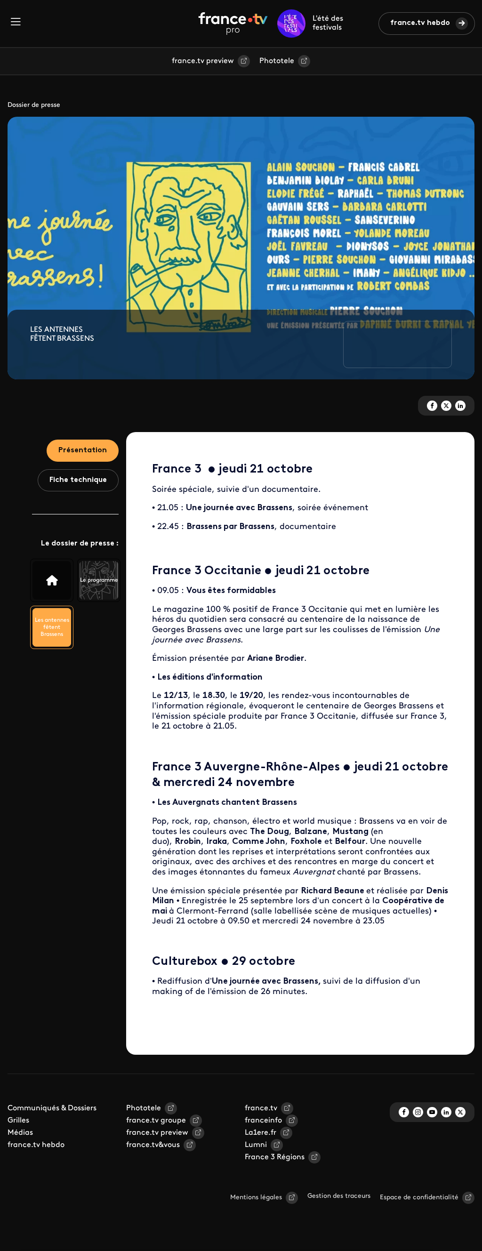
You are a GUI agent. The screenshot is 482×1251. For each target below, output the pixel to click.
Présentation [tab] (82, 450)
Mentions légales (256, 1197)
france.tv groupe (156, 1120)
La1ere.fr (260, 1133)
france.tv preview (203, 61)
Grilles (18, 1120)
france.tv (261, 1108)
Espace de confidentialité (419, 1197)
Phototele (276, 61)
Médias (20, 1133)
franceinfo (263, 1120)
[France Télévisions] (233, 23)
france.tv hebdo (420, 23)
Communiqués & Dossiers (52, 1108)
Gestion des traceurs (338, 1196)
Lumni (256, 1145)
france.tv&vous (153, 1145)
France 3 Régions (275, 1157)
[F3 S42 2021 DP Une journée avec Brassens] (51, 580)
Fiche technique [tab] (78, 480)
